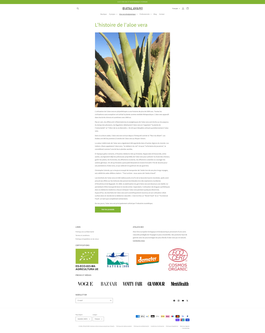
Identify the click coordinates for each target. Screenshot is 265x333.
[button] (78, 8)
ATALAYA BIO (86, 326)
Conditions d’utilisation (157, 326)
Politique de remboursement (124, 326)
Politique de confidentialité (85, 232)
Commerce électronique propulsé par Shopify (102, 326)
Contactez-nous (139, 240)
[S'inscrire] (110, 300)
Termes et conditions (83, 235)
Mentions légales (184, 326)
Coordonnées (185, 328)
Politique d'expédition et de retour (87, 239)
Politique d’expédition (172, 326)
